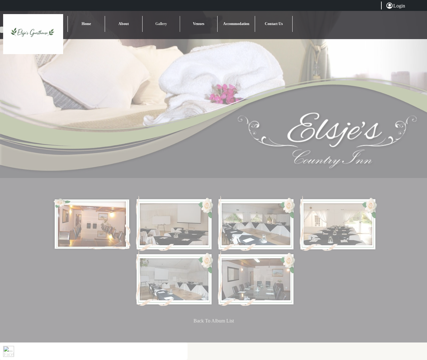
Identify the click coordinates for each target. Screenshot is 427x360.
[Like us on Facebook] (8, 351)
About (123, 24)
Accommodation (236, 24)
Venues (198, 24)
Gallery (161, 24)
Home (86, 24)
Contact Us (274, 24)
